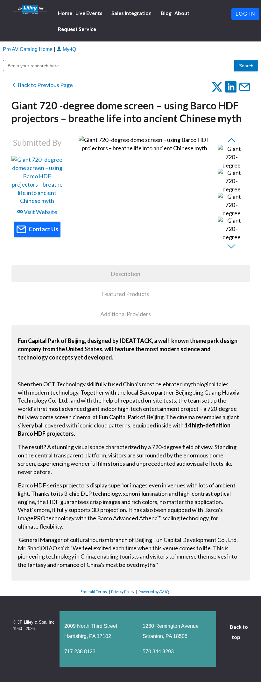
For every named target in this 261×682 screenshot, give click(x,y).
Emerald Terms (94, 591)
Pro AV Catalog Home (28, 49)
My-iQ (68, 49)
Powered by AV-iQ (153, 591)
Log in (246, 14)
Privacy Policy (122, 591)
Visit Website (40, 211)
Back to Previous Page (45, 84)
